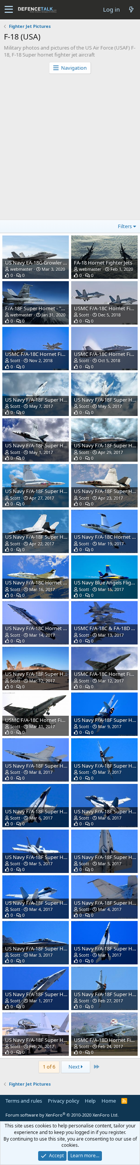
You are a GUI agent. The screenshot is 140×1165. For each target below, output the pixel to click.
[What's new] (131, 9)
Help (90, 1100)
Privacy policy (63, 1100)
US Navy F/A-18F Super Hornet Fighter (49, 399)
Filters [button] (125, 226)
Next (74, 1066)
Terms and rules (23, 1100)
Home (109, 1100)
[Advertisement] (70, 147)
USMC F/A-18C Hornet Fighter (39, 354)
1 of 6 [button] (49, 1066)
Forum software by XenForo (62, 1115)
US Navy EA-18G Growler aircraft (42, 262)
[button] (9, 9)
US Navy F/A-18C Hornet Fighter (42, 582)
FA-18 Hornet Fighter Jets (103, 262)
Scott (84, 315)
